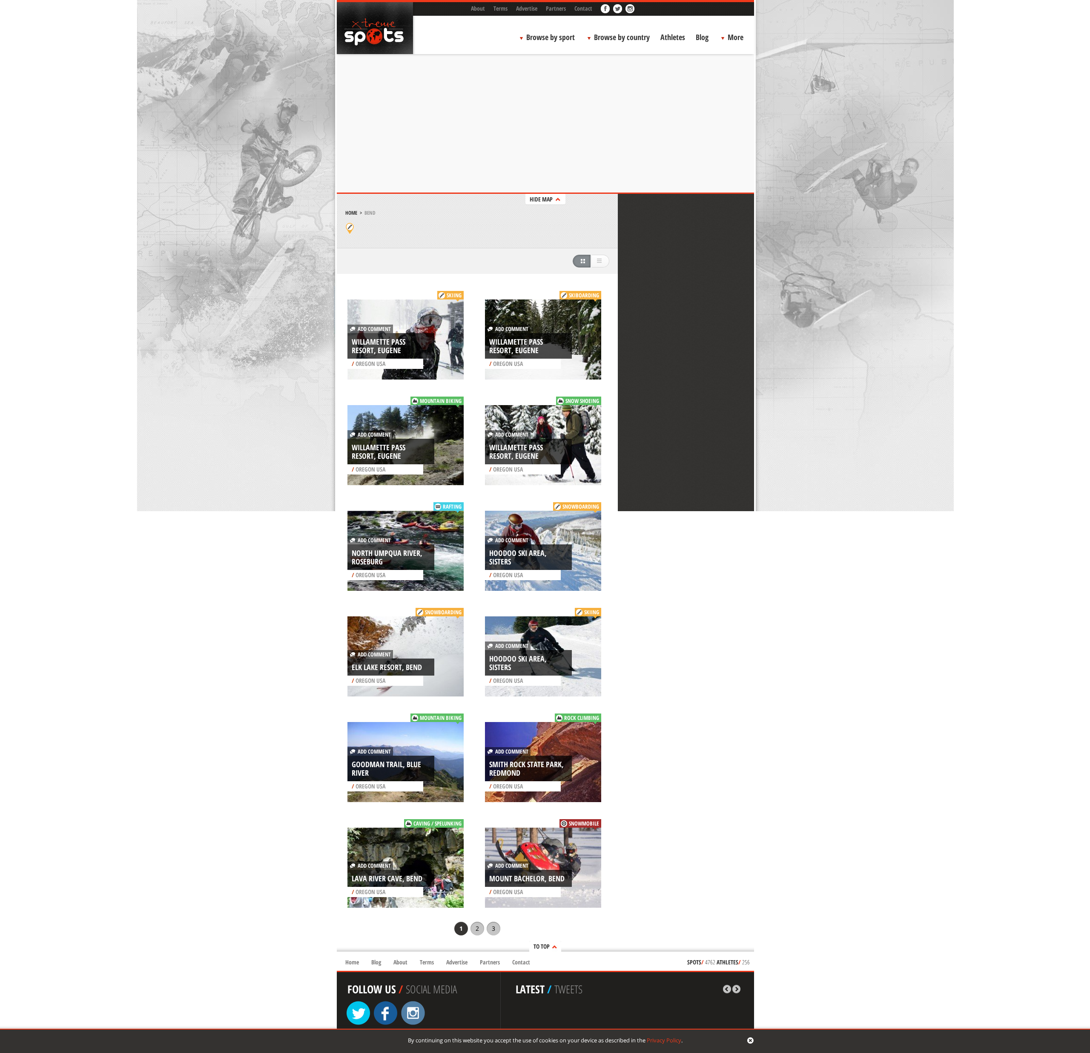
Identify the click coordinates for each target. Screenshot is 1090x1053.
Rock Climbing (581, 718)
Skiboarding (584, 295)
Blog (702, 37)
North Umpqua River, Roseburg (387, 557)
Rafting (452, 506)
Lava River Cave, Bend (387, 878)
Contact (583, 8)
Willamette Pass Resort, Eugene (378, 346)
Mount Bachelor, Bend (527, 878)
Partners (556, 8)
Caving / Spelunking (437, 823)
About (478, 8)
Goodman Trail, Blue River (386, 768)
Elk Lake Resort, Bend (387, 667)
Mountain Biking (441, 401)
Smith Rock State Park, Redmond (526, 768)
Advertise (526, 8)
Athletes (672, 37)
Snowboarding (580, 506)
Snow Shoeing (582, 401)
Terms (500, 8)
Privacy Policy (664, 1040)
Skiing (454, 295)
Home (351, 212)
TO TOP (542, 946)
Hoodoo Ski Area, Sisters (518, 557)
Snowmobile (584, 823)
